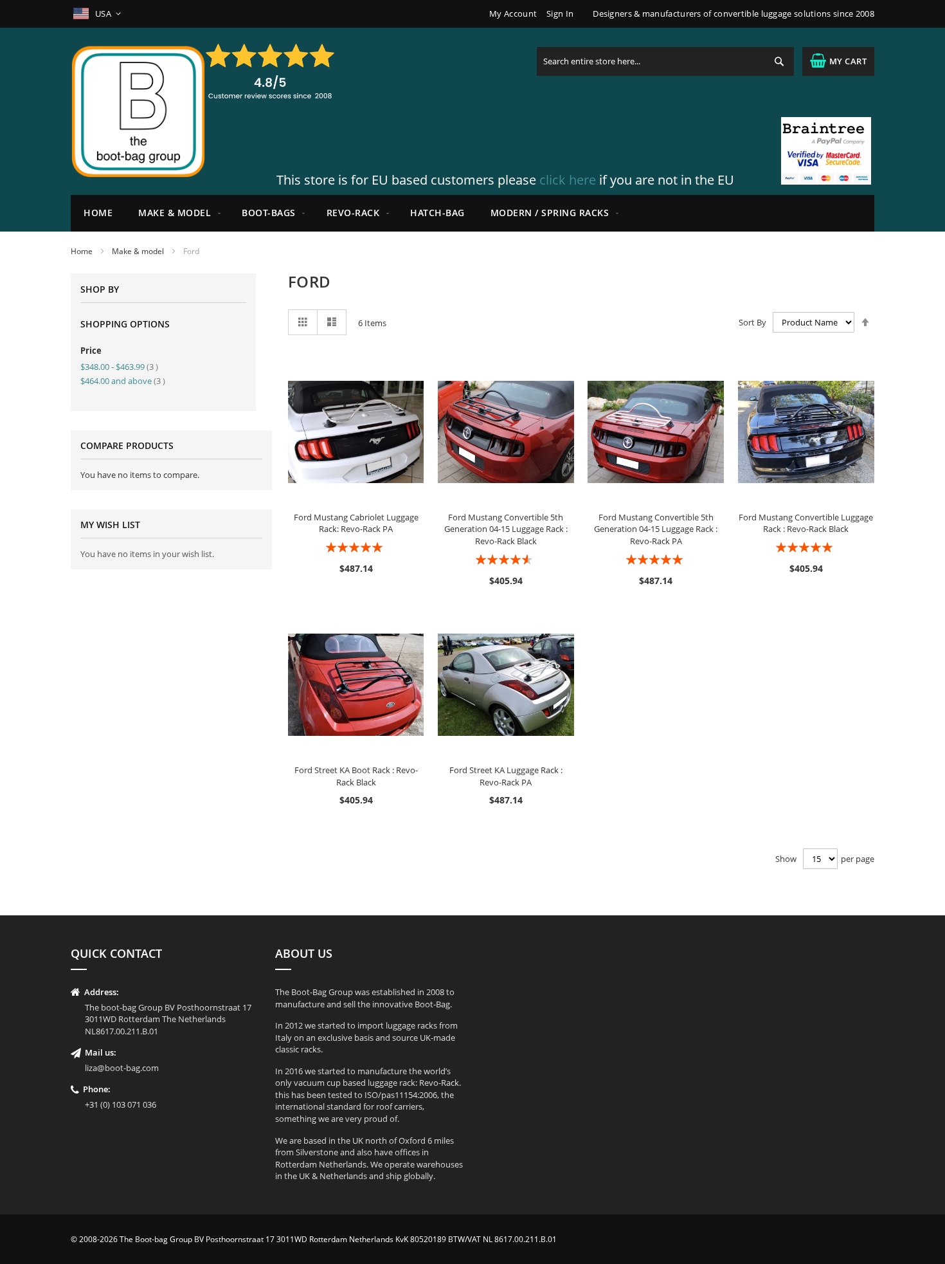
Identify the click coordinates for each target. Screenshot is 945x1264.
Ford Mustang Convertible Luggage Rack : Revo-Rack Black (806, 523)
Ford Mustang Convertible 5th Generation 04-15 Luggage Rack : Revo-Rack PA (655, 529)
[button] (98, 14)
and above (122, 381)
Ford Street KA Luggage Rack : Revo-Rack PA (505, 776)
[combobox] (665, 61)
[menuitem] (177, 213)
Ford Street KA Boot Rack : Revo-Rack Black (356, 776)
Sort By (752, 322)
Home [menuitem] (98, 212)
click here (567, 179)
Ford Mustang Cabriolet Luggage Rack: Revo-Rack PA (356, 523)
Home (82, 251)
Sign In (559, 13)
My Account (513, 13)
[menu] (472, 213)
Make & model (138, 251)
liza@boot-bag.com (122, 1068)
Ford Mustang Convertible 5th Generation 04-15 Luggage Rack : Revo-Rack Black (506, 529)
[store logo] (138, 111)
